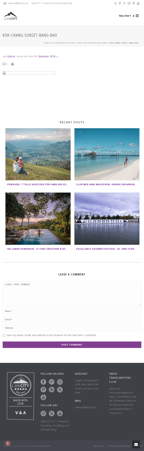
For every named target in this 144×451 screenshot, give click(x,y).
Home (46, 43)
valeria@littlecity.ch (18, 3)
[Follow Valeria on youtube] (43, 398)
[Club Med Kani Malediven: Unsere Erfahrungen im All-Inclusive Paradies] (107, 154)
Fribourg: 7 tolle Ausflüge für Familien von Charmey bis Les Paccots (39, 184)
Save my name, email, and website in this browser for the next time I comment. (51, 335)
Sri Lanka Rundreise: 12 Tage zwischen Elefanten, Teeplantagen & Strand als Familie (39, 248)
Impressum (98, 446)
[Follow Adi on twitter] (51, 414)
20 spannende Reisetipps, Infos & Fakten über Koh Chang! (79, 43)
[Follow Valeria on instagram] (60, 382)
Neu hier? (125, 15)
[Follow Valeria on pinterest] (43, 390)
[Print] (14, 64)
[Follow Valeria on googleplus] (51, 382)
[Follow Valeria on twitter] (60, 390)
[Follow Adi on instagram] (43, 414)
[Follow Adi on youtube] (60, 414)
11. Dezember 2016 (44, 56)
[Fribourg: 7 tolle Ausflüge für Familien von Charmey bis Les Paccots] (38, 154)
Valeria (11, 56)
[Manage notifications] (8, 443)
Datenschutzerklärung (119, 446)
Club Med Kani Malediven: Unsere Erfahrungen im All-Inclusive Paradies (108, 184)
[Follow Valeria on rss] (51, 390)
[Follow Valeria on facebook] (43, 382)
